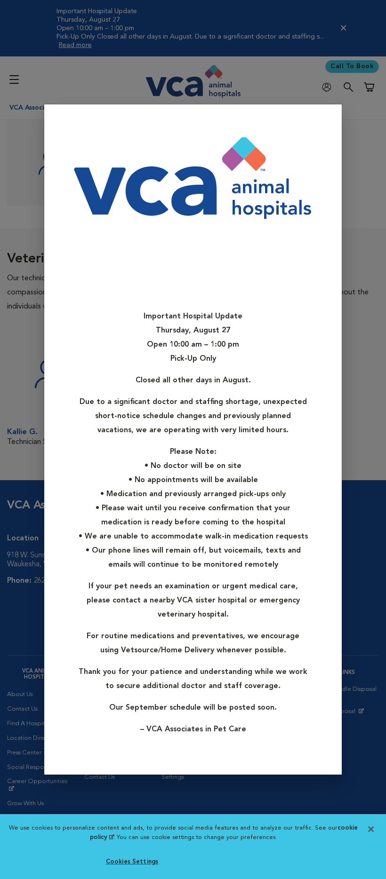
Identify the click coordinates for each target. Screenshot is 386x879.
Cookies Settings (132, 862)
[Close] (332, 118)
